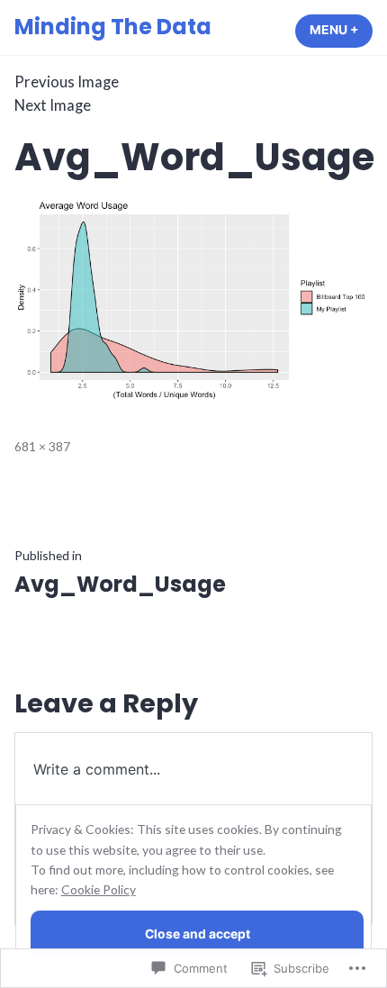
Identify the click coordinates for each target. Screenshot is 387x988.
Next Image (52, 105)
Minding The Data (113, 26)
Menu (341, 30)
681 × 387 (42, 446)
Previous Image (66, 82)
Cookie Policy (98, 889)
